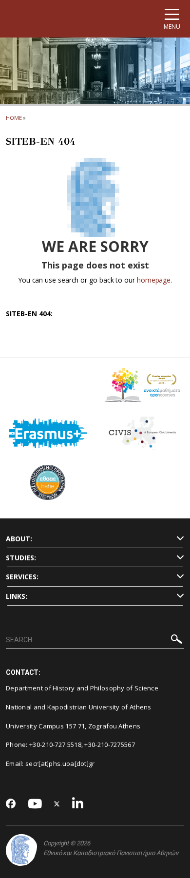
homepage (154, 280)
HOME (14, 117)
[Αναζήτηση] (176, 640)
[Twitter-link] (57, 804)
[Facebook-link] (11, 804)
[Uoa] (21, 850)
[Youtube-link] (35, 804)
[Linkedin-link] (78, 804)
